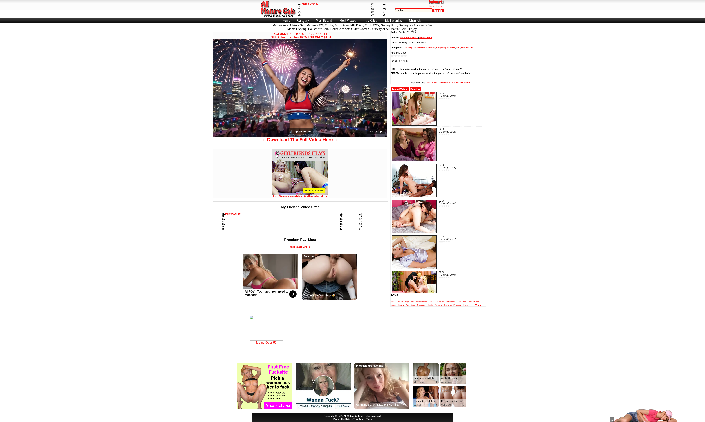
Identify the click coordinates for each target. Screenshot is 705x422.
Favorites (415, 89)
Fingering (441, 47)
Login (431, 6)
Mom (470, 302)
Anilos (306, 247)
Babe (413, 305)
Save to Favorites (441, 82)
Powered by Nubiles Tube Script (348, 419)
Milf (458, 47)
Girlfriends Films (409, 37)
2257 (427, 82)
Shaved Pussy (397, 302)
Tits (407, 305)
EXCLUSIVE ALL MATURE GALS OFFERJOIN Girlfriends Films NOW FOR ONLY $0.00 (300, 35)
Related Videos (399, 89)
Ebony (401, 305)
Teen (459, 302)
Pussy (476, 302)
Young (394, 305)
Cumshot (448, 305)
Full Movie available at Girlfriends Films (300, 196)
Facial (430, 305)
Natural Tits (467, 47)
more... (477, 304)
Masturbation (421, 302)
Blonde (421, 47)
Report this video (461, 82)
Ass (405, 47)
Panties (432, 302)
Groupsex (467, 305)
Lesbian (451, 47)
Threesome (421, 305)
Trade (369, 419)
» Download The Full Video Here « (300, 139)
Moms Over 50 (310, 3)
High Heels (409, 302)
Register (440, 6)
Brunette (430, 47)
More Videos (425, 37)
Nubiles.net (296, 247)
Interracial (450, 302)
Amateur (438, 305)
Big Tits (412, 47)
